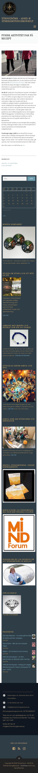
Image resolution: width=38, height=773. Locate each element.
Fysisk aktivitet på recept (16, 82)
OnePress (24, 766)
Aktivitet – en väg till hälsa (9, 163)
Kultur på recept (7, 165)
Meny (34, 26)
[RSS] (19, 749)
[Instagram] (24, 749)
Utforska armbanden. (22, 355)
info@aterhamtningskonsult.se (18, 707)
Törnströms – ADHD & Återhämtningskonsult (17, 20)
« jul (4, 215)
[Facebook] (14, 749)
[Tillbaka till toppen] (19, 758)
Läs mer (10, 409)
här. (29, 263)
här (24, 145)
